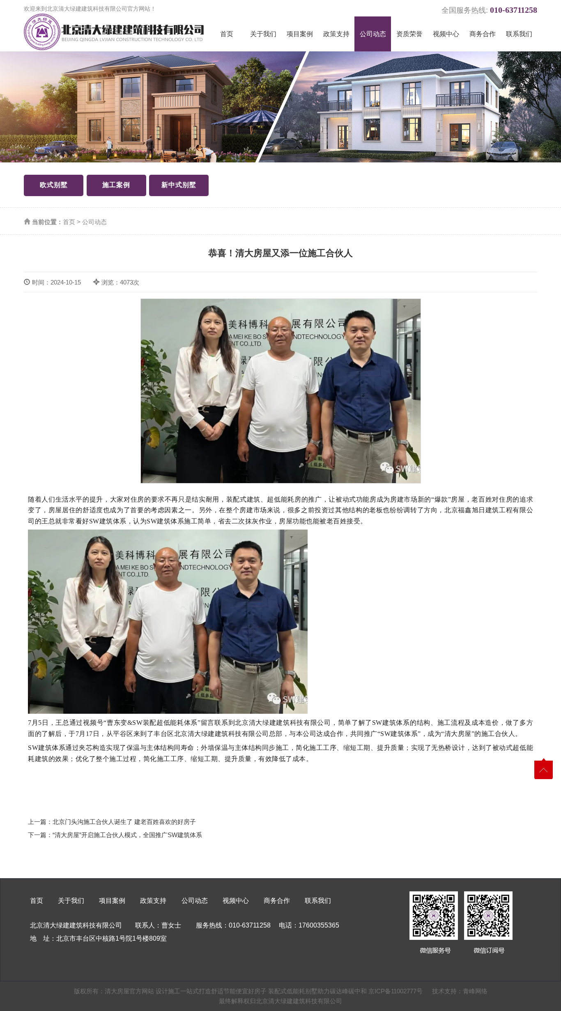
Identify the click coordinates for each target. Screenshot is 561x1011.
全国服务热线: (489, 9)
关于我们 (263, 33)
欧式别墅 (54, 184)
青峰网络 (475, 991)
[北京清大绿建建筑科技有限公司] (114, 32)
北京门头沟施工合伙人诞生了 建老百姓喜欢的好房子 (124, 821)
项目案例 (300, 33)
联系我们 (519, 33)
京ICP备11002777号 (395, 991)
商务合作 (482, 33)
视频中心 (446, 33)
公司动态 (373, 33)
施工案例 (116, 184)
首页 (226, 33)
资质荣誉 (409, 33)
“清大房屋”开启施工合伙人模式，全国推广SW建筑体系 (127, 834)
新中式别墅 (178, 184)
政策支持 (336, 33)
